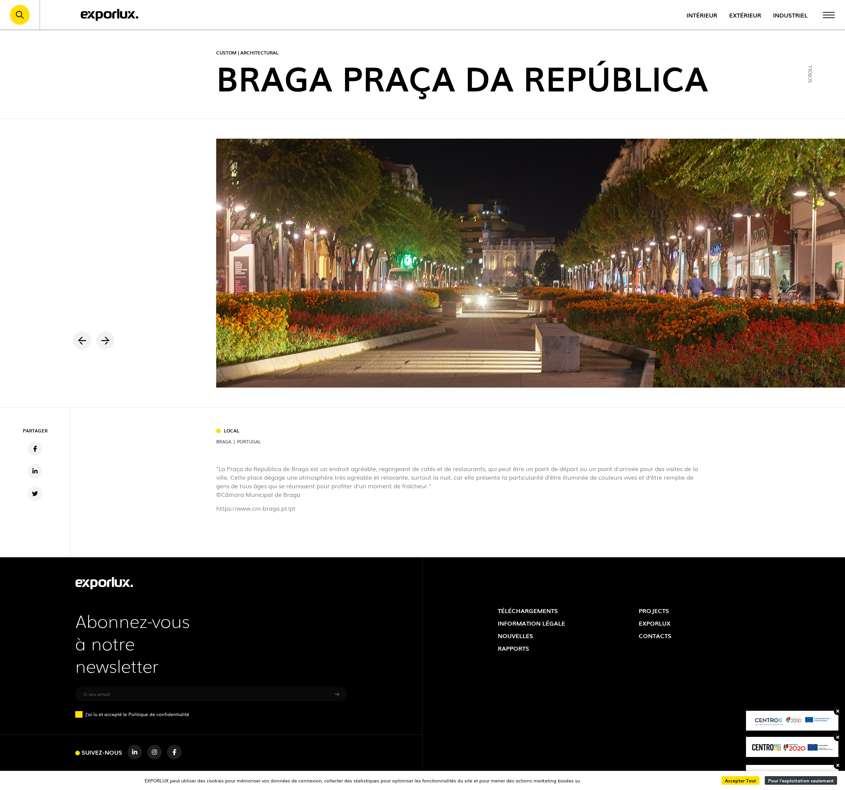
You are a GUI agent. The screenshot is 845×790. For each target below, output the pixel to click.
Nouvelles (515, 635)
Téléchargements (528, 610)
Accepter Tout (740, 780)
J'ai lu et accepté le (137, 714)
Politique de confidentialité (158, 714)
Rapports (513, 648)
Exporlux (654, 623)
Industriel (790, 15)
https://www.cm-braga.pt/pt (255, 508)
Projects (654, 610)
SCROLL (809, 74)
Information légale (531, 623)
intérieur (702, 15)
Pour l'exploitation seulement (801, 780)
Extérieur (745, 15)
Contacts (655, 635)
